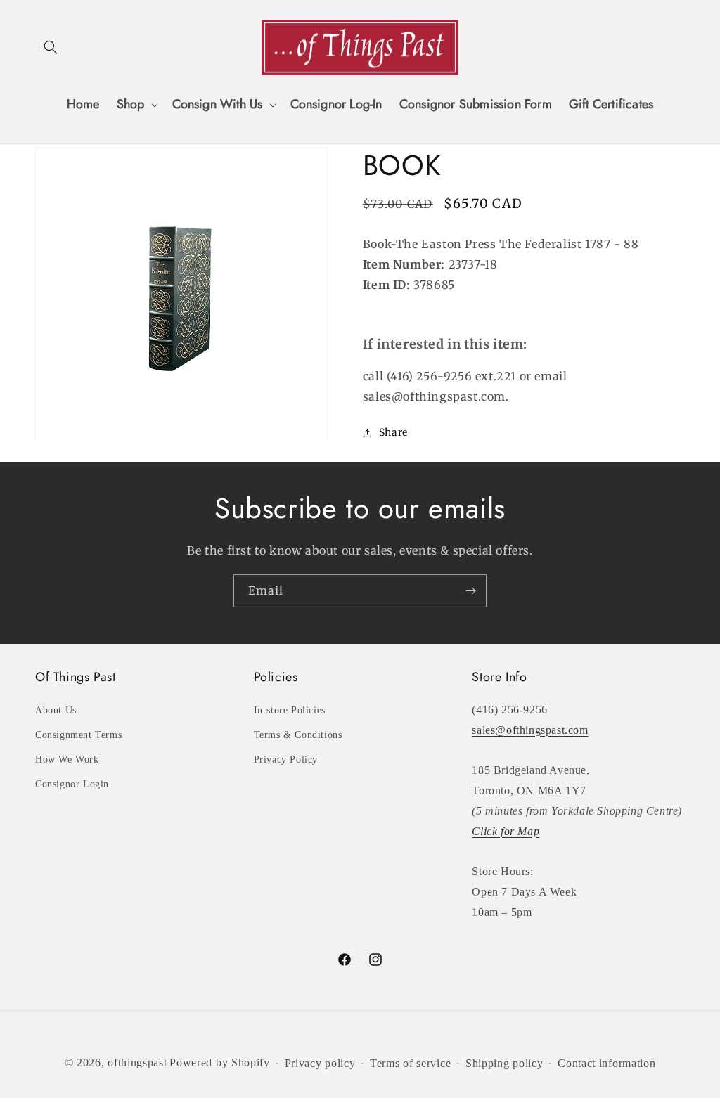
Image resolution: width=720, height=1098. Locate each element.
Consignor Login (72, 784)
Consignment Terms (78, 735)
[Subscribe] (470, 590)
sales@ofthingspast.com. (436, 396)
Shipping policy (504, 1063)
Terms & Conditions (298, 735)
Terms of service (410, 1063)
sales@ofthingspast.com (530, 730)
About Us (56, 710)
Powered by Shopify (219, 1062)
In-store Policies (290, 710)
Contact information (606, 1063)
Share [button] (393, 432)
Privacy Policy (286, 759)
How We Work (67, 759)
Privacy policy (320, 1063)
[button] (50, 47)
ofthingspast (137, 1062)
